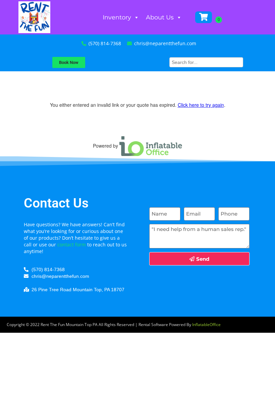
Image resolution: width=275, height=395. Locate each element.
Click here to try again (201, 104)
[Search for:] (206, 61)
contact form (71, 244)
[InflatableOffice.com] (150, 145)
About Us (160, 17)
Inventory (117, 17)
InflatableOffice (206, 324)
